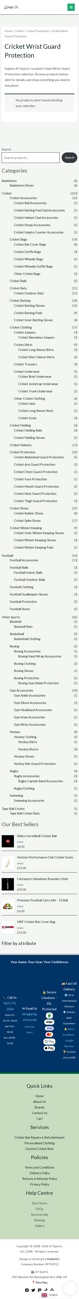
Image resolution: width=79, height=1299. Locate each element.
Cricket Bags (18, 239)
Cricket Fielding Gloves (29, 437)
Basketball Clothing (27, 639)
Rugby (14, 771)
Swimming (16, 795)
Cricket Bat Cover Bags (30, 244)
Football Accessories (24, 560)
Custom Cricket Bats (39, 1149)
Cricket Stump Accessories (32, 225)
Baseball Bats (23, 626)
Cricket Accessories (23, 198)
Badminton (9, 181)
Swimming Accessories (29, 800)
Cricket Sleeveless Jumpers (36, 337)
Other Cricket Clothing (29, 398)
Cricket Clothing (21, 327)
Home (8, 31)
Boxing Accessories (27, 651)
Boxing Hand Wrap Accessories (39, 656)
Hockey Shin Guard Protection (35, 763)
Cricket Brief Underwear (35, 376)
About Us (39, 1101)
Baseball (15, 621)
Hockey (15, 732)
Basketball (17, 634)
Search (6, 149)
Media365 (53, 1259)
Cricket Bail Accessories (30, 203)
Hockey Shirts (27, 742)
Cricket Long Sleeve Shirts (36, 350)
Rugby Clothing (24, 788)
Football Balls (19, 567)
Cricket (7, 193)
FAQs (39, 1209)
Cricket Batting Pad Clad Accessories (39, 210)
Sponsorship (39, 1214)
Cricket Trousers (25, 364)
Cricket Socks (27, 418)
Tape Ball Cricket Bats (25, 813)
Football (7, 555)
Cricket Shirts (23, 345)
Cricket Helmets (21, 445)
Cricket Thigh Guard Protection (35, 501)
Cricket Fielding (20, 425)
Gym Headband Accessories (33, 710)
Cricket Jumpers (25, 332)
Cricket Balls (18, 281)
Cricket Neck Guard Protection (35, 493)
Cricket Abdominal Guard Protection (39, 457)
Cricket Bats (18, 288)
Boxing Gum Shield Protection (38, 683)
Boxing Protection (26, 678)
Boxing (14, 646)
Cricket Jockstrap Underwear (38, 384)
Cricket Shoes (19, 508)
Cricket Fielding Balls (28, 430)
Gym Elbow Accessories (30, 703)
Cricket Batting (20, 300)
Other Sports (11, 617)
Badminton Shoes (22, 185)
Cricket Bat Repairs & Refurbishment (40, 1137)
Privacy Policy (39, 1184)
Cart (39, 1118)
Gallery (39, 1226)
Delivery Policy (39, 1173)
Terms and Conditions (39, 1167)
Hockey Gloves (24, 756)
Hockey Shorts (28, 749)
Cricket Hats (26, 403)
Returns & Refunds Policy (39, 1178)
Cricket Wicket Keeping (26, 528)
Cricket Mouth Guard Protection (36, 486)
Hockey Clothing (25, 737)
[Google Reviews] (52, 1290)
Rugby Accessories (27, 776)
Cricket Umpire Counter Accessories (39, 232)
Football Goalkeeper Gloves (29, 594)
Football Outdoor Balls (29, 579)
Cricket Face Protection (30, 479)
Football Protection (23, 601)
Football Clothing (21, 587)
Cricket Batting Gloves (29, 305)
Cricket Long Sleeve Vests (36, 410)
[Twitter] (33, 1290)
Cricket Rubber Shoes (28, 513)
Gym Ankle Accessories (30, 695)
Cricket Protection (22, 452)
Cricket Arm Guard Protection (34, 464)
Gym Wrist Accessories (30, 724)
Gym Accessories (21, 690)
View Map (41, 1282)
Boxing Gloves (23, 671)
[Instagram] (40, 1290)
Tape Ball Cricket (13, 809)
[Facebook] (27, 1290)
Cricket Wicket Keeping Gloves (35, 540)
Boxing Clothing (25, 663)
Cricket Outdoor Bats (29, 293)
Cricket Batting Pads (28, 313)
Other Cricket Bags (27, 274)
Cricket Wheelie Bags (28, 259)
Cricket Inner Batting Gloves (33, 320)
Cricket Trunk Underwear (35, 391)
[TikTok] (46, 1290)
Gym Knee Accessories (29, 717)
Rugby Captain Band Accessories (40, 781)
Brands (39, 1107)
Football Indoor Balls (28, 572)
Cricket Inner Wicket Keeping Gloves (39, 533)
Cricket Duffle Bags (27, 252)
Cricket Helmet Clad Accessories (36, 217)
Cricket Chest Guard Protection (36, 472)
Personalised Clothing (39, 1143)
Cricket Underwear (27, 371)
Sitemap (39, 1220)
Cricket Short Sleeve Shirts (36, 357)
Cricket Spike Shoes (27, 520)
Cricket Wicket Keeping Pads (34, 547)
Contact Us (39, 1113)
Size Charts (39, 1203)
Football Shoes (20, 609)
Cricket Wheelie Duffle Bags (33, 266)
